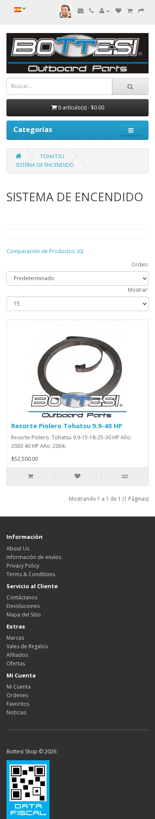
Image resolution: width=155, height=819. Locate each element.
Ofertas (15, 663)
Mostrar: (138, 289)
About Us (17, 548)
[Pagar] (141, 11)
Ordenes (17, 695)
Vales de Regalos (27, 646)
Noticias (16, 712)
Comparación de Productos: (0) (44, 251)
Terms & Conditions (30, 574)
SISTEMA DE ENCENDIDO (45, 165)
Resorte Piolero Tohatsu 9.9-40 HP (66, 425)
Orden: (140, 264)
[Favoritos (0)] (118, 11)
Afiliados (17, 655)
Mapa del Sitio (23, 614)
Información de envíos (33, 557)
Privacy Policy (22, 565)
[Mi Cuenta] (104, 11)
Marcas (15, 637)
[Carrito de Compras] (130, 11)
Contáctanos (21, 597)
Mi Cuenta (18, 686)
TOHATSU (52, 156)
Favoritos (17, 703)
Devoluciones (23, 606)
